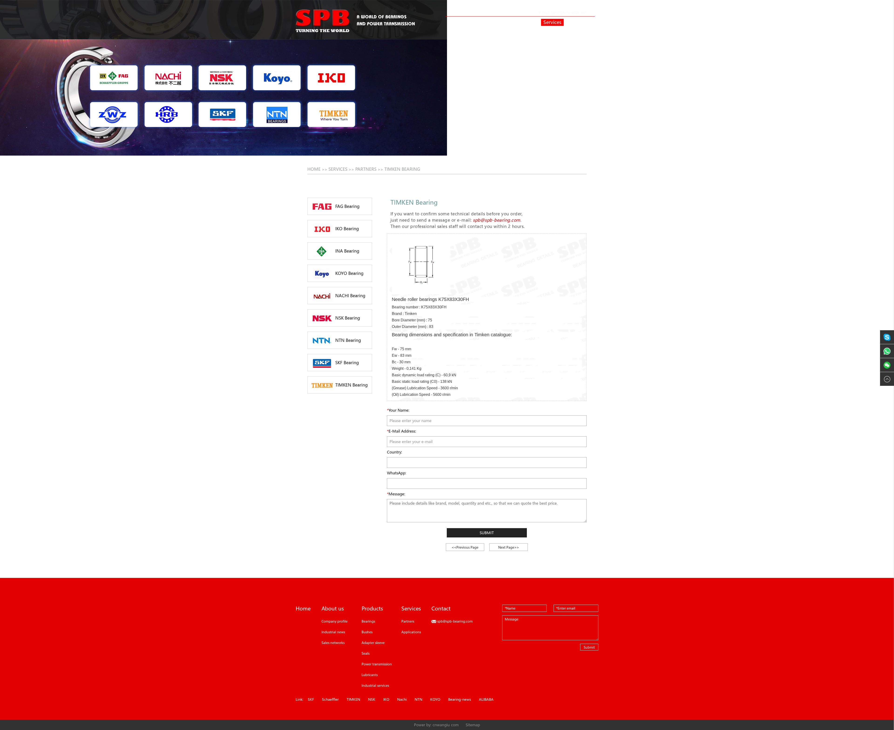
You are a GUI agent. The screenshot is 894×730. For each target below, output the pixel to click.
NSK (371, 699)
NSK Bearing (347, 318)
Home (454, 22)
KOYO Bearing (349, 273)
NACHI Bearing (350, 295)
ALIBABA (486, 699)
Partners (365, 169)
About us (485, 22)
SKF (311, 699)
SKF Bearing (346, 362)
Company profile (335, 621)
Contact (584, 22)
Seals (365, 653)
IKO (386, 699)
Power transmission (377, 664)
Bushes (367, 632)
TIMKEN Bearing (402, 169)
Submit (487, 532)
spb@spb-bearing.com (568, 12)
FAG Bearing (347, 206)
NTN (418, 699)
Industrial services (375, 685)
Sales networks (333, 642)
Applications (411, 632)
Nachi (402, 699)
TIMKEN (353, 699)
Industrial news (333, 632)
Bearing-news (459, 699)
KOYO (435, 699)
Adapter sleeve (373, 642)
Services (552, 22)
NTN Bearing (347, 340)
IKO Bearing (346, 228)
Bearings (368, 621)
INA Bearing (346, 251)
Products (519, 22)
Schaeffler (330, 699)
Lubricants (370, 674)
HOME (314, 169)
